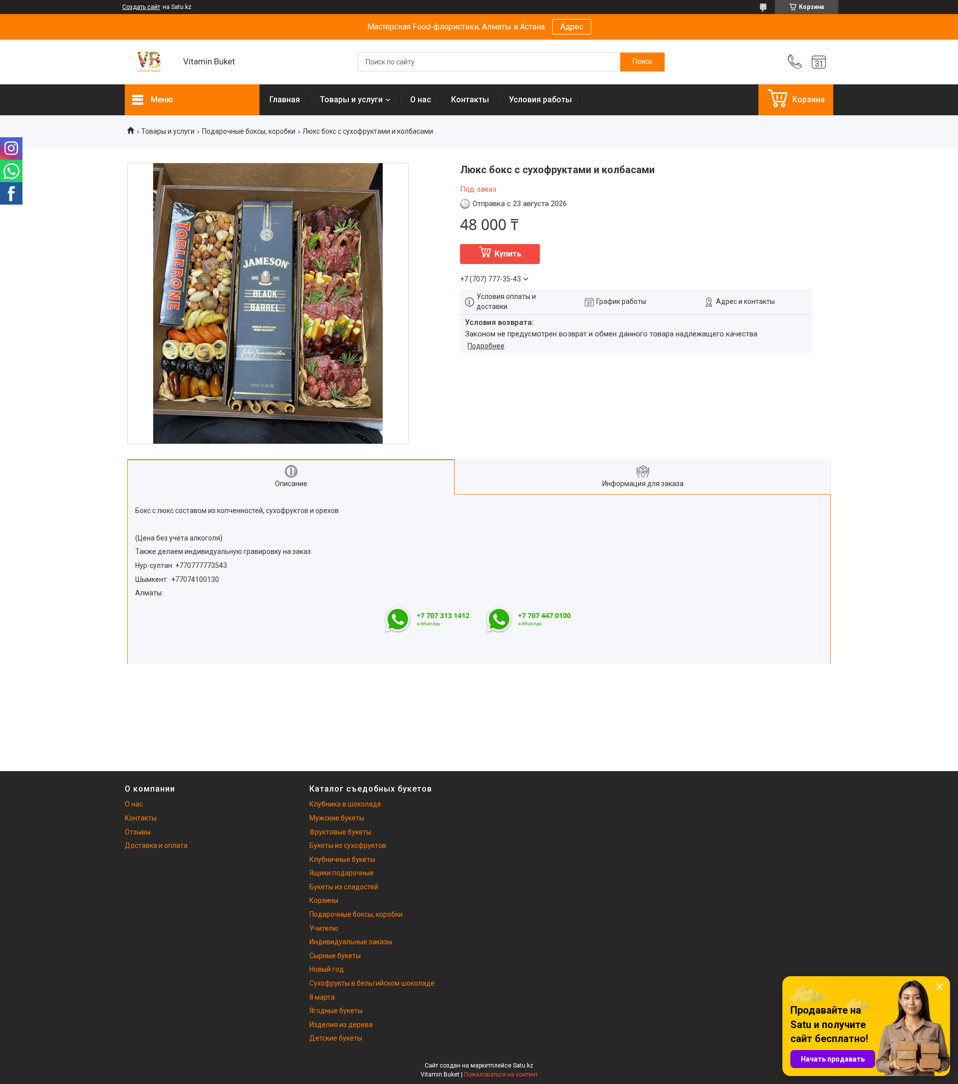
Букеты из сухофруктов (347, 845)
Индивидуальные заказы (350, 942)
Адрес (571, 26)
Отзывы (138, 832)
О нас (420, 99)
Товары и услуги (351, 99)
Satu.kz (523, 1065)
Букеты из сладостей (343, 887)
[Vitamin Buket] (149, 62)
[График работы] (819, 62)
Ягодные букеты (336, 1011)
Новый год (326, 969)
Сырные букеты (335, 956)
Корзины (323, 900)
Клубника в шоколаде (345, 804)
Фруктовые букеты (340, 832)
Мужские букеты (336, 818)
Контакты (470, 99)
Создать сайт (141, 6)
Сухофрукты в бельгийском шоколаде (372, 983)
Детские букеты (335, 1038)
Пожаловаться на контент (501, 1074)
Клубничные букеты (342, 859)
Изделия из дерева (341, 1025)
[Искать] (642, 61)
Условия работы (540, 99)
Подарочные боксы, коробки (248, 131)
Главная (284, 99)
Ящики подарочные (341, 873)
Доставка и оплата (156, 845)
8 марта (322, 997)
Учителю (323, 928)
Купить (507, 254)
